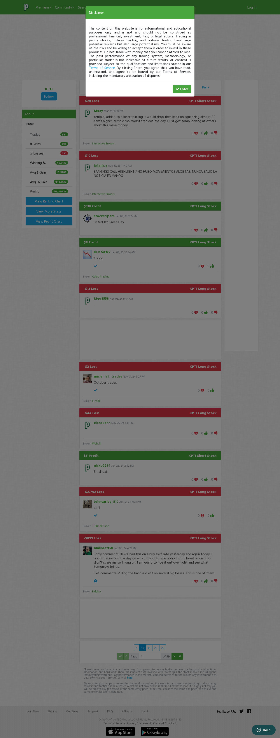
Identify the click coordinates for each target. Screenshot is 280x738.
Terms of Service (102, 67)
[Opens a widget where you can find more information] (264, 730)
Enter (184, 88)
